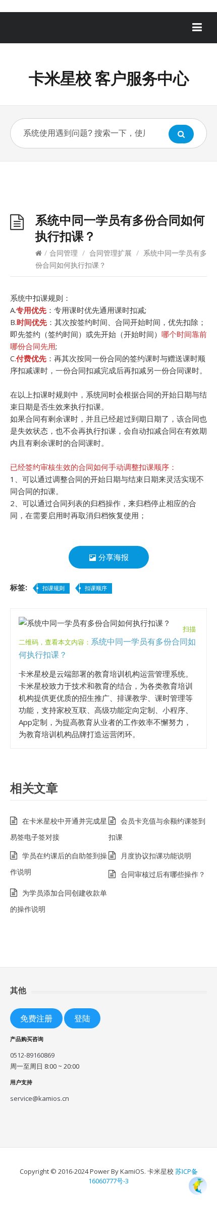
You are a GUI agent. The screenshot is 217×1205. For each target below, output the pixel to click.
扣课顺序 (96, 588)
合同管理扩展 (110, 253)
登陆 (82, 1018)
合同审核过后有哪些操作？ (163, 874)
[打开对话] (198, 1186)
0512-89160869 (32, 1055)
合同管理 (63, 253)
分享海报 (112, 557)
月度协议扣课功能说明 (156, 855)
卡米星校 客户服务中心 (109, 78)
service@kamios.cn (39, 1098)
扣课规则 (53, 588)
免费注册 (36, 1018)
